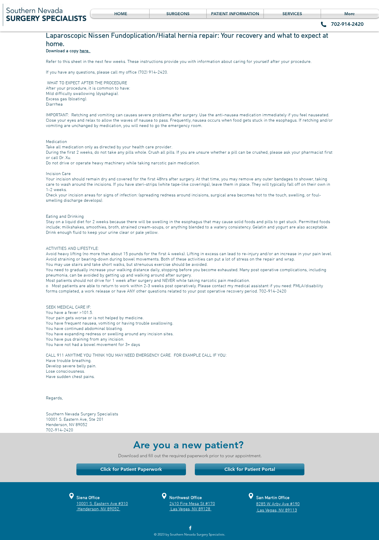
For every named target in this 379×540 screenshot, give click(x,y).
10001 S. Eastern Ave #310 (102, 503)
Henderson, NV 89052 (98, 509)
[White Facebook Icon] (190, 528)
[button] (178, 13)
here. (85, 51)
